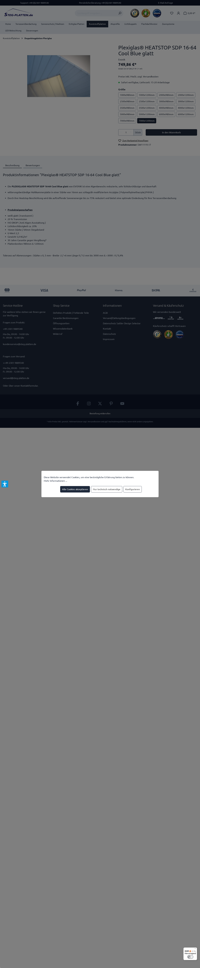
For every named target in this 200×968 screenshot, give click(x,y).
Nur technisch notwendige (106, 489)
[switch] (190, 957)
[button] (4, 484)
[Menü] (195, 949)
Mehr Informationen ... (55, 480)
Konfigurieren (132, 489)
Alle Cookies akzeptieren (75, 489)
